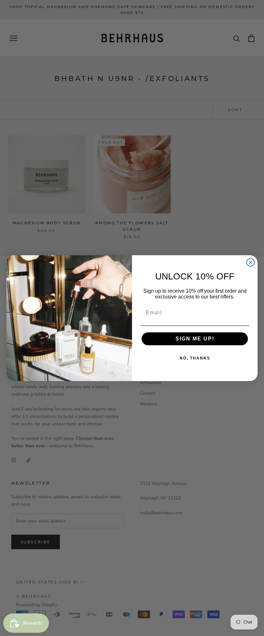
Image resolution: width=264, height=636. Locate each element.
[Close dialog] (250, 262)
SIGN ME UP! (194, 338)
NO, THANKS (195, 358)
